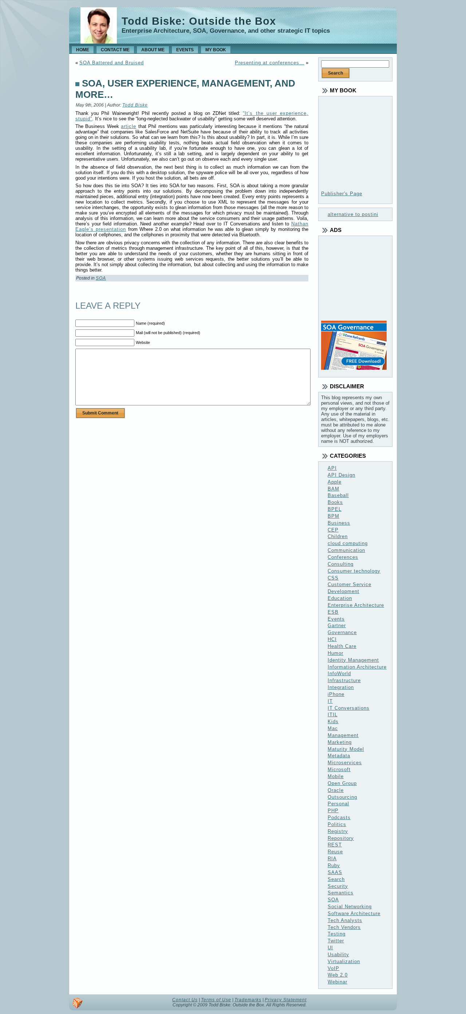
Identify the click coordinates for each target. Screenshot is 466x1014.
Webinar (337, 982)
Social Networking (350, 906)
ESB (333, 612)
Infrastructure (344, 680)
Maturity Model (346, 749)
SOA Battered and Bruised (111, 62)
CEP (333, 530)
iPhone (336, 694)
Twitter (336, 940)
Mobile (336, 776)
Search (336, 879)
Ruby (334, 865)
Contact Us (185, 999)
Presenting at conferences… (269, 62)
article (128, 126)
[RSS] (77, 1003)
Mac (333, 728)
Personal (338, 803)
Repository (341, 838)
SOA (101, 278)
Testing (336, 934)
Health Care (342, 646)
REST (335, 844)
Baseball (338, 495)
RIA (332, 858)
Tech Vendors (344, 927)
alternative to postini (353, 214)
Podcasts (339, 817)
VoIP (333, 968)
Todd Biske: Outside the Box (199, 21)
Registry (338, 831)
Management (343, 735)
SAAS (335, 872)
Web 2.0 (338, 975)
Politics (337, 824)
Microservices (345, 762)
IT (330, 701)
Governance (342, 632)
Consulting (341, 564)
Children (338, 536)
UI (330, 947)
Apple (334, 482)
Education (340, 598)
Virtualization (344, 961)
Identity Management (353, 660)
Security (338, 886)
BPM (333, 516)
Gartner (337, 625)
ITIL (332, 714)
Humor (335, 653)
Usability (338, 954)
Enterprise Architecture (356, 605)
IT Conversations (349, 708)
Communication (346, 550)
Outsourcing (342, 797)
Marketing (340, 742)
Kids (333, 721)
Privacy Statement (286, 999)
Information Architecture (357, 667)
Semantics (341, 892)
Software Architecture (354, 913)
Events (336, 619)
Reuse (335, 851)
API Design (341, 475)
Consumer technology (354, 571)
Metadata (339, 755)
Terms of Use (216, 999)
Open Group (342, 783)
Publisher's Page (341, 193)
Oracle (336, 790)
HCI (332, 639)
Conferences (343, 557)
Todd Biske (135, 105)
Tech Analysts (345, 920)
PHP (333, 810)
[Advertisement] (357, 279)
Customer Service (349, 584)
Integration (341, 687)
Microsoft (339, 769)
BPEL (334, 509)
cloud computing (348, 543)
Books (335, 502)
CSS (333, 578)
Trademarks (247, 999)
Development (343, 591)
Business (339, 523)
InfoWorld (339, 673)
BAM (333, 489)
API (332, 468)
